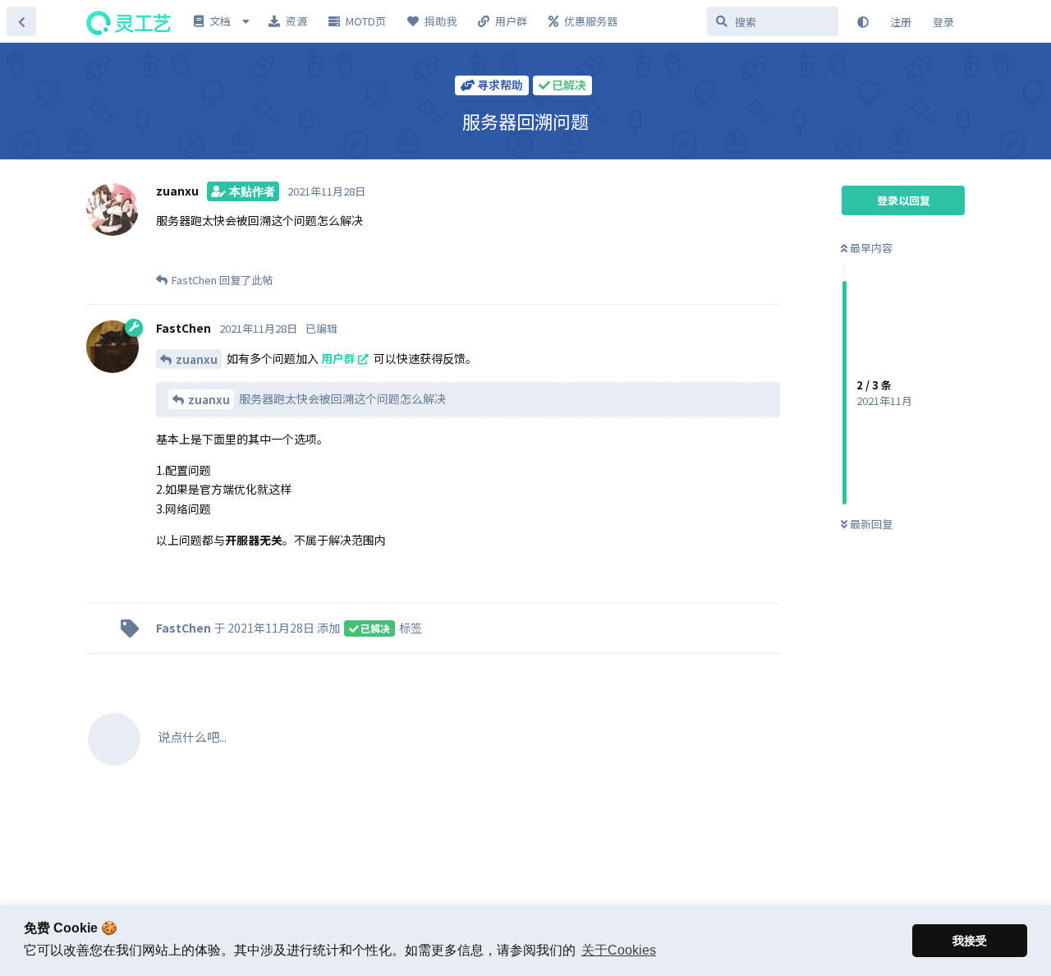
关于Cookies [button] (618, 950)
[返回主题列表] (21, 21)
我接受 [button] (969, 940)
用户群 (338, 358)
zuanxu (197, 359)
